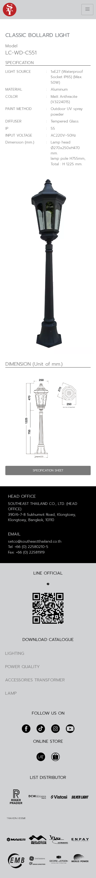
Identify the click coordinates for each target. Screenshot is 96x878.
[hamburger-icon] (87, 9)
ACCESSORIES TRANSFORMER (35, 680)
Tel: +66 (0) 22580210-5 (28, 547)
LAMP (11, 693)
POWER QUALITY (22, 667)
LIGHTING (14, 653)
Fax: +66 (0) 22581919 (26, 552)
